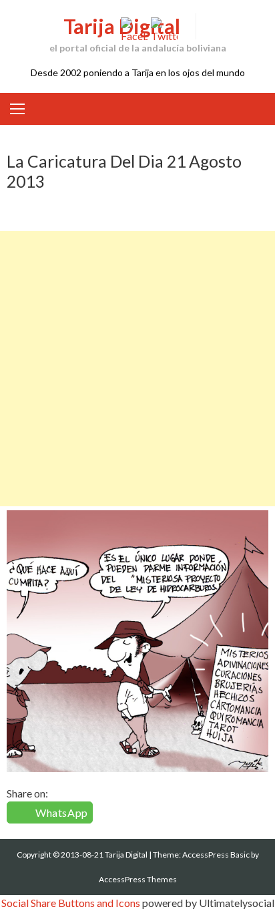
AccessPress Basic (216, 855)
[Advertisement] (137, 368)
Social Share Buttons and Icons (70, 902)
